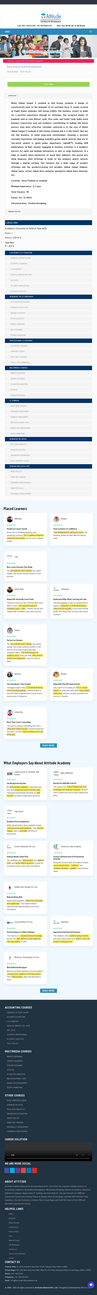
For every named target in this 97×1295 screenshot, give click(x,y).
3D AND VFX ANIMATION (19, 384)
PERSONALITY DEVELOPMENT (21, 494)
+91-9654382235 (44, 25)
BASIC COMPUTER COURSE (20, 461)
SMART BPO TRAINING (18, 477)
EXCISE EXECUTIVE (17, 319)
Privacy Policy (13, 1231)
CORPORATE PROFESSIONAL (17, 1131)
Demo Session (13, 1223)
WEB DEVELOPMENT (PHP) (20, 423)
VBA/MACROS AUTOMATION (20, 455)
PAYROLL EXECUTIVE (18, 324)
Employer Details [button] (14, 211)
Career (11, 1258)
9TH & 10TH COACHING (19, 357)
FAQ (10, 1236)
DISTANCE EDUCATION (18, 335)
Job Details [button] (12, 96)
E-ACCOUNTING (16, 269)
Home (10, 1214)
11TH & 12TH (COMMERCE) (20, 362)
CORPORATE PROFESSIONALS (21, 483)
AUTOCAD (14, 390)
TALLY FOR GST (12, 1043)
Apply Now (48, 84)
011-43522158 (28, 25)
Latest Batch (13, 1227)
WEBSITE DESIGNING (18, 373)
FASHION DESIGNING (18, 395)
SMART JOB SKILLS (17, 488)
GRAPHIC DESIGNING (18, 379)
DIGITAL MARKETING (18, 434)
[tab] (48, 96)
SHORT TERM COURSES (19, 406)
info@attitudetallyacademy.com (24, 1280)
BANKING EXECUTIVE (18, 313)
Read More (10, 242)
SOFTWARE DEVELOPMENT (20, 411)
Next (90, 237)
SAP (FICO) (14, 280)
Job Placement (14, 1245)
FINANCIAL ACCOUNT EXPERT (21, 258)
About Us (12, 1218)
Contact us (12, 1249)
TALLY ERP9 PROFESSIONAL (20, 302)
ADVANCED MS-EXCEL (18, 450)
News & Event (13, 1240)
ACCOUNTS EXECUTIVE (18, 291)
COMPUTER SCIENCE (18, 351)
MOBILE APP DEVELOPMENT (20, 428)
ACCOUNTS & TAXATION (19, 264)
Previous (7, 237)
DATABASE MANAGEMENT (19, 417)
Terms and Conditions (17, 1253)
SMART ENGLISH (16, 471)
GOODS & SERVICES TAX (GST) (21, 275)
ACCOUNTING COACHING (19, 346)
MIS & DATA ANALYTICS (19, 444)
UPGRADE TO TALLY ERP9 (19, 307)
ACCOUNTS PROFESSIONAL (20, 286)
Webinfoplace (86, 1287)
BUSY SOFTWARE (16, 330)
